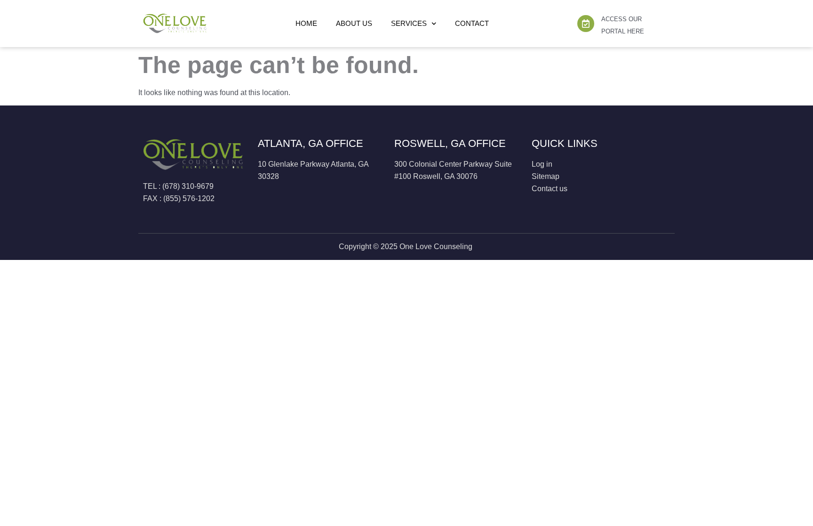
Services (409, 23)
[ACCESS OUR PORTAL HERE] (585, 23)
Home (306, 23)
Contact (472, 23)
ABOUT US (354, 23)
